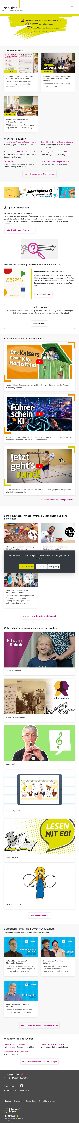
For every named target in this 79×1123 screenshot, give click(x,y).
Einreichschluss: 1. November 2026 (17, 1044)
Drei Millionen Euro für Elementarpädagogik (57, 142)
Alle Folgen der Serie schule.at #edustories (40, 1025)
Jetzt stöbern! (40, 323)
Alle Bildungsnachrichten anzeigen (40, 174)
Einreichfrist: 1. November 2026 (53, 1044)
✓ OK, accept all (26, 566)
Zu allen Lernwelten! (40, 915)
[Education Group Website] (12, 1110)
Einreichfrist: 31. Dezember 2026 (16, 1052)
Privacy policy (54, 566)
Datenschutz (31, 1101)
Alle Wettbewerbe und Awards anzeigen (40, 1061)
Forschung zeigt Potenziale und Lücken (56, 152)
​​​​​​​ (21, 1086)
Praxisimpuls (8, 162)
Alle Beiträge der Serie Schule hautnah (40, 616)
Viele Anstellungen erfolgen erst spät (55, 162)
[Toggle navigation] (72, 7)
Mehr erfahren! (44, 294)
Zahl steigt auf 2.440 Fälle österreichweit (19, 152)
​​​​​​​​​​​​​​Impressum (18, 1101)
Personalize (41, 566)
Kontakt (8, 1101)
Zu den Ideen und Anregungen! (21, 230)
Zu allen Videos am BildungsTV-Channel (59, 499)
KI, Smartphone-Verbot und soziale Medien (20, 142)
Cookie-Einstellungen (47, 1101)
